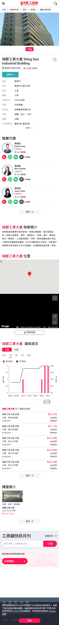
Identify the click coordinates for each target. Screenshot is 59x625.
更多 (28, 475)
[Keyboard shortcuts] (17, 327)
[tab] (29, 49)
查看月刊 (49, 536)
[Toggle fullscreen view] (55, 298)
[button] (29, 274)
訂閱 (50, 543)
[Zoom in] (55, 316)
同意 (29, 621)
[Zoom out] (55, 322)
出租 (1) (10, 74)
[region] (29, 311)
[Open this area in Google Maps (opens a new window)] (5, 326)
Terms (44, 327)
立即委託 (9, 561)
